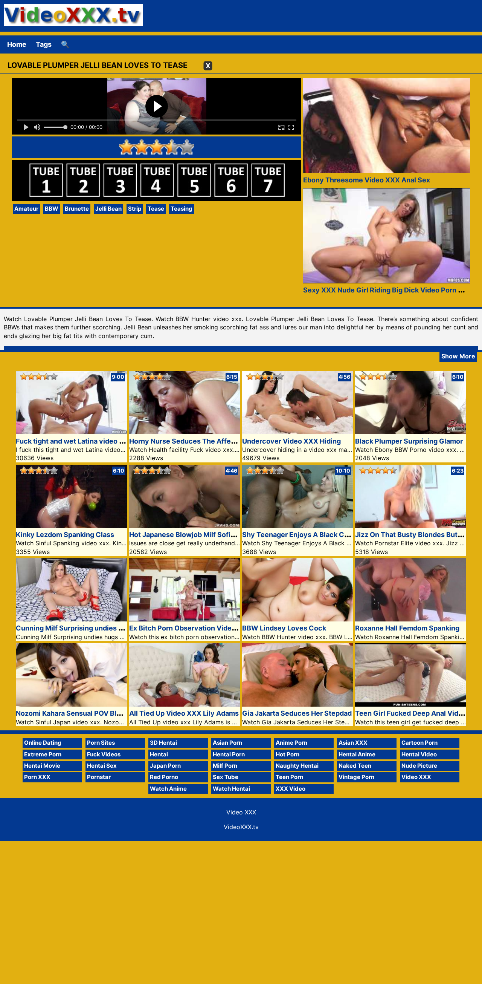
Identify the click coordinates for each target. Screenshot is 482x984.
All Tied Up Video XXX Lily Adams (184, 713)
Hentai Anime (357, 754)
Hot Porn (287, 754)
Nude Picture (419, 765)
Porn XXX (37, 776)
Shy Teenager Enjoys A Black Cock (299, 535)
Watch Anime (168, 788)
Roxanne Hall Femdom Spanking (407, 628)
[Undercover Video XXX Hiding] (297, 432)
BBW (51, 208)
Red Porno (164, 776)
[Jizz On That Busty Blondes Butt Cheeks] (410, 525)
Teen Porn (289, 776)
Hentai (159, 754)
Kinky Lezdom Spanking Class (65, 535)
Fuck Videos (103, 754)
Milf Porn (225, 765)
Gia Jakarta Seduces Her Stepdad (297, 713)
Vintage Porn (356, 776)
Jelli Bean (108, 208)
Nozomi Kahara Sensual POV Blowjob (76, 713)
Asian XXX (353, 742)
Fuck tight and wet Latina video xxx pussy (84, 441)
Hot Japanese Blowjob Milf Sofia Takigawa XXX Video (216, 535)
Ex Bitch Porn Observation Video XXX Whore (202, 628)
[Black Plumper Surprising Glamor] (410, 432)
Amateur (26, 208)
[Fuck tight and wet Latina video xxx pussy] (71, 432)
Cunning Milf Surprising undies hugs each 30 (89, 628)
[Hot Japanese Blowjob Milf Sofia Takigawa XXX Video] (184, 525)
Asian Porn (227, 742)
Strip (134, 208)
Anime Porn (291, 742)
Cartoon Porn (419, 742)
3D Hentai (163, 742)
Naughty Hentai (297, 765)
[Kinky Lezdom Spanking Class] (71, 525)
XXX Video (290, 788)
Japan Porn (165, 765)
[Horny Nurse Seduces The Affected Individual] (184, 432)
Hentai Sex (102, 765)
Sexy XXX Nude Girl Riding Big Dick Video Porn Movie (390, 290)
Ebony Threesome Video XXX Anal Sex (366, 180)
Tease (156, 208)
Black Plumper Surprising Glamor (409, 441)
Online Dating (42, 742)
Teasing (181, 208)
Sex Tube (225, 776)
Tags (44, 44)
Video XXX (416, 776)
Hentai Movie (42, 765)
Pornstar (99, 776)
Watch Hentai (231, 788)
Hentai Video (419, 754)
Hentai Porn (229, 754)
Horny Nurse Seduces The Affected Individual (204, 441)
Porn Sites (101, 742)
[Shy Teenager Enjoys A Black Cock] (297, 525)
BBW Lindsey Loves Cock (284, 628)
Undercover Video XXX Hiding (291, 441)
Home (16, 44)
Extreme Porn (42, 754)
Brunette (77, 208)
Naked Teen (355, 765)
